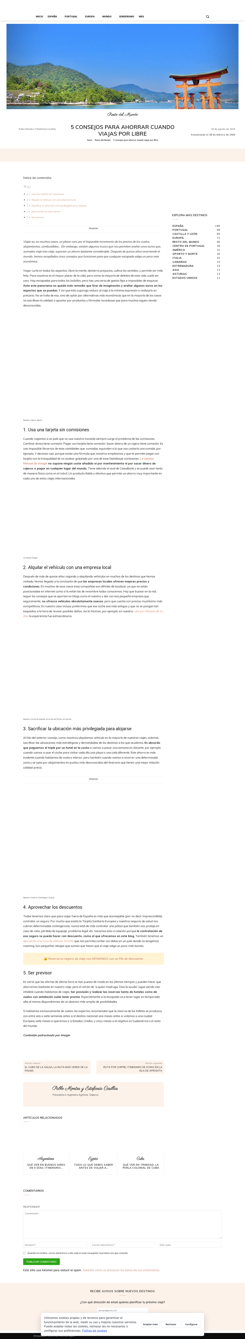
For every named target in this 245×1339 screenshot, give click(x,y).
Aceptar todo (150, 1324)
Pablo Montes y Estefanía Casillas (37, 129)
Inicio (89, 140)
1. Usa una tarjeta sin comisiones (46, 193)
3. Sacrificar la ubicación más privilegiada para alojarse (58, 205)
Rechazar (171, 1324)
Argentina (46, 1159)
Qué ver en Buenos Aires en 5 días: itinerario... (46, 1166)
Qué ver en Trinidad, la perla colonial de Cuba (141, 1166)
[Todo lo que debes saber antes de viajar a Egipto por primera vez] (93, 1140)
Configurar (191, 1324)
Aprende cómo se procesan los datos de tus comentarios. (121, 1270)
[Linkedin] (53, 1100)
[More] (150, 155)
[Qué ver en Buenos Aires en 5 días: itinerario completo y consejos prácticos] (46, 1140)
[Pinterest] (134, 155)
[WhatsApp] (142, 155)
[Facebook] (119, 155)
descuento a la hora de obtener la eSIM (48, 941)
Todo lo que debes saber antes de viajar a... (93, 1166)
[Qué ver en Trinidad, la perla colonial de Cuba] (141, 1140)
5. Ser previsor (36, 217)
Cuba (140, 1159)
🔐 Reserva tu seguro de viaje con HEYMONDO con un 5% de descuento (93, 958)
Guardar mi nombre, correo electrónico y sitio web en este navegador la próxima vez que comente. (78, 1253)
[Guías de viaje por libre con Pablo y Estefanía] (123, 6)
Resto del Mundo (123, 114)
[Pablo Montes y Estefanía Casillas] (14, 129)
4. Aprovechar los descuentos (44, 211)
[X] (127, 155)
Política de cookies (94, 1330)
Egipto (93, 1159)
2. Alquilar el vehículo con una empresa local (52, 199)
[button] (208, 16)
